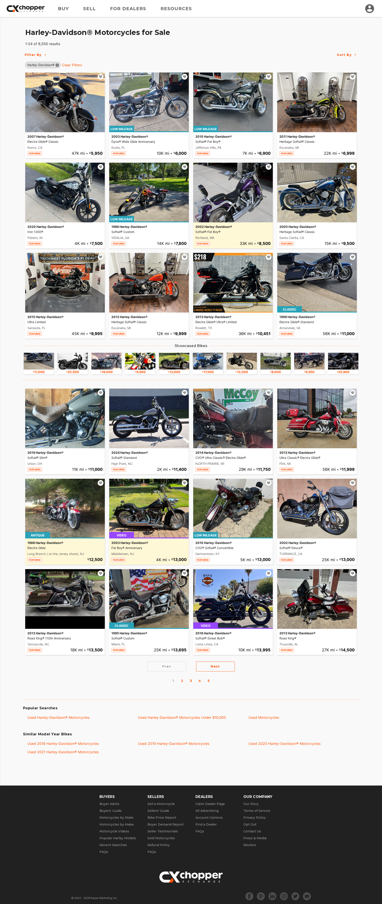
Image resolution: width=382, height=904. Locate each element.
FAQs (103, 852)
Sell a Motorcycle (161, 804)
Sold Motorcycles (161, 838)
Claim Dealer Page (210, 804)
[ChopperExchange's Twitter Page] (295, 896)
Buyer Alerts (109, 804)
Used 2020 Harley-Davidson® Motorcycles (284, 743)
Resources (176, 8)
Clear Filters (72, 65)
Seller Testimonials (162, 831)
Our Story (251, 804)
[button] (40, 65)
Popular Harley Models (117, 838)
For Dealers (128, 8)
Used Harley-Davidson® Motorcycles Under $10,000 (182, 717)
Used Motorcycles (263, 717)
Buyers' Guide (110, 811)
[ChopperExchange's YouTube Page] (307, 896)
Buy (63, 8)
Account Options (209, 818)
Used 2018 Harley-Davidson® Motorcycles (63, 743)
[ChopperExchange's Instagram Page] (284, 896)
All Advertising (207, 811)
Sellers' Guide (158, 811)
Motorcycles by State (116, 818)
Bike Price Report (161, 818)
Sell (89, 8)
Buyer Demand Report (165, 824)
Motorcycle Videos (114, 831)
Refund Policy (158, 845)
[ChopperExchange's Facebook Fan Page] (249, 896)
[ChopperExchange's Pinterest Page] (261, 896)
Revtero (249, 845)
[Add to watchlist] (100, 77)
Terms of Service (256, 811)
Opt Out (249, 824)
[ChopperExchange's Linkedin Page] (272, 896)
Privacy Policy (254, 818)
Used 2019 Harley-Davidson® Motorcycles (173, 743)
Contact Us (252, 831)
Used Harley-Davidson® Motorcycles (58, 717)
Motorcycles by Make (116, 824)
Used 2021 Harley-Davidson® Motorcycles (63, 752)
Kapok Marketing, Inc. (104, 898)
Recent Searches (113, 845)
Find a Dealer (206, 824)
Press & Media (254, 838)
